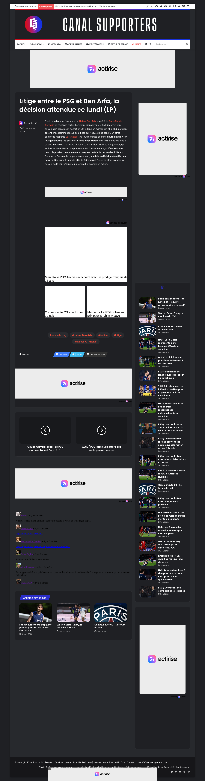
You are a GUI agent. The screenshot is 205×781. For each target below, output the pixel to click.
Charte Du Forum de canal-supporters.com (59, 767)
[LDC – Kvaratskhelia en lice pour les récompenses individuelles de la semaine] (147, 407)
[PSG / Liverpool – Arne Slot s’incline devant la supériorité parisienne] (147, 428)
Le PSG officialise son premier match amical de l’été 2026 (170, 360)
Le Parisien (72, 136)
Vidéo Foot (120, 762)
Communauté (74, 44)
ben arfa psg (58, 335)
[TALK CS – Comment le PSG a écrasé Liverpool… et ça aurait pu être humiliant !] (147, 390)
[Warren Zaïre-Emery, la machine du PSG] (73, 612)
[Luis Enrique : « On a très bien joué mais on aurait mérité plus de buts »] (147, 516)
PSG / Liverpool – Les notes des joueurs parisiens (169, 501)
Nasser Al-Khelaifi (86, 341)
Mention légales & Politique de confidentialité (102, 767)
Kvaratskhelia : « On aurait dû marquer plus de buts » (171, 559)
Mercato (55, 44)
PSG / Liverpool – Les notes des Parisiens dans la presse (172, 459)
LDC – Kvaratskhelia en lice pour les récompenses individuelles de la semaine (170, 410)
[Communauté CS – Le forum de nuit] (110, 612)
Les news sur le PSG (103, 762)
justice (104, 335)
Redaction (29, 123)
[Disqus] (73, 547)
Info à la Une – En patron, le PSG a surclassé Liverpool (171, 473)
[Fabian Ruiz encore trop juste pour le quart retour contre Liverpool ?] (35, 612)
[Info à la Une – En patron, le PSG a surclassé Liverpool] (147, 474)
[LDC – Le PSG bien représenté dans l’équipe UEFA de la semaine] (147, 344)
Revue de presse (119, 44)
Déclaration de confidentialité (160, 767)
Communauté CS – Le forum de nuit (109, 626)
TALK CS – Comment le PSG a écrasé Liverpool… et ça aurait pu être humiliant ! (171, 391)
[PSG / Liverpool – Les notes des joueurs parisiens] (147, 502)
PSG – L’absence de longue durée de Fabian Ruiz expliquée (171, 374)
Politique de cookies (134, 767)
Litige (118, 335)
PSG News (37, 44)
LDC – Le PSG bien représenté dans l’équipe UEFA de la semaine (85, 6)
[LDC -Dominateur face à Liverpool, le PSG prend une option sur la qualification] (147, 574)
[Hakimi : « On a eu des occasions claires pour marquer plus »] (147, 531)
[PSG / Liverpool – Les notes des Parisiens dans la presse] (147, 460)
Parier (137, 44)
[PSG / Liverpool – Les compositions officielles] (147, 591)
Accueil (21, 44)
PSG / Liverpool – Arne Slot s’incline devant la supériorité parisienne (170, 427)
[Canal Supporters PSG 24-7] (102, 24)
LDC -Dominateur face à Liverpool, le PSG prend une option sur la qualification (171, 575)
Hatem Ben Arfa (83, 335)
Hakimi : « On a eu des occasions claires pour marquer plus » (170, 530)
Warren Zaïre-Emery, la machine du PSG (69, 626)
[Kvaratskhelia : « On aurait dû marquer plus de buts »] (147, 560)
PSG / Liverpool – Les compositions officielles (171, 589)
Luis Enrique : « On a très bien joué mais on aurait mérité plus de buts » (171, 515)
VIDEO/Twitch (96, 44)
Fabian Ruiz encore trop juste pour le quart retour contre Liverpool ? (35, 627)
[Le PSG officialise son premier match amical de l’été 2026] (147, 361)
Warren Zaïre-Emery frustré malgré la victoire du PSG (169, 544)
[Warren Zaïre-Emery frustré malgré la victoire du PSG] (147, 545)
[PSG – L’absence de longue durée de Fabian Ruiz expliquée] (147, 375)
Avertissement (183, 767)
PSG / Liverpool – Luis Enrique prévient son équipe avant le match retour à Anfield (170, 443)
